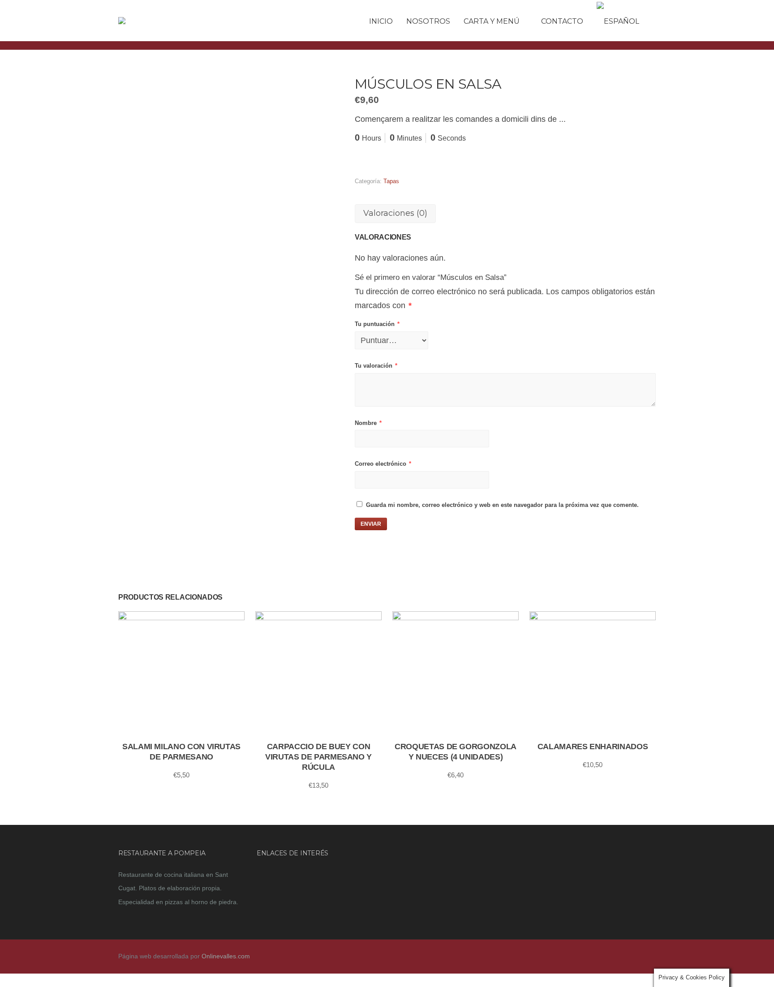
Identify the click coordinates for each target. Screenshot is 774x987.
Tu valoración (376, 365)
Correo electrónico (383, 463)
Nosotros (428, 21)
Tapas (391, 181)
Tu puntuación (377, 324)
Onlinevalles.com (226, 956)
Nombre (368, 423)
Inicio (381, 21)
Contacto (562, 21)
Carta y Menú (492, 21)
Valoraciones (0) (395, 213)
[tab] (395, 213)
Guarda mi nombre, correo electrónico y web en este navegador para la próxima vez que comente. (502, 505)
